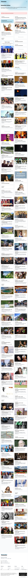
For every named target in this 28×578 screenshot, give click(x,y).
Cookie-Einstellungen (23, 576)
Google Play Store (23, 569)
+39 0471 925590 (4, 560)
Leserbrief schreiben (19, 69)
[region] (14, 574)
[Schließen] (25, 571)
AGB (8, 569)
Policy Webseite (17, 569)
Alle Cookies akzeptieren (23, 573)
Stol (1, 569)
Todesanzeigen (18, 68)
